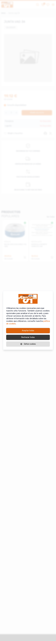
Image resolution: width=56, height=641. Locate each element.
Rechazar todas (28, 337)
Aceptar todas (28, 330)
